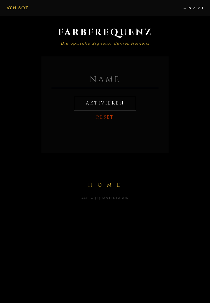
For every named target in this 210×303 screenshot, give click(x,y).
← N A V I (193, 8)
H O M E (105, 185)
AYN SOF (17, 8)
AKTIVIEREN (105, 103)
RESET (105, 117)
